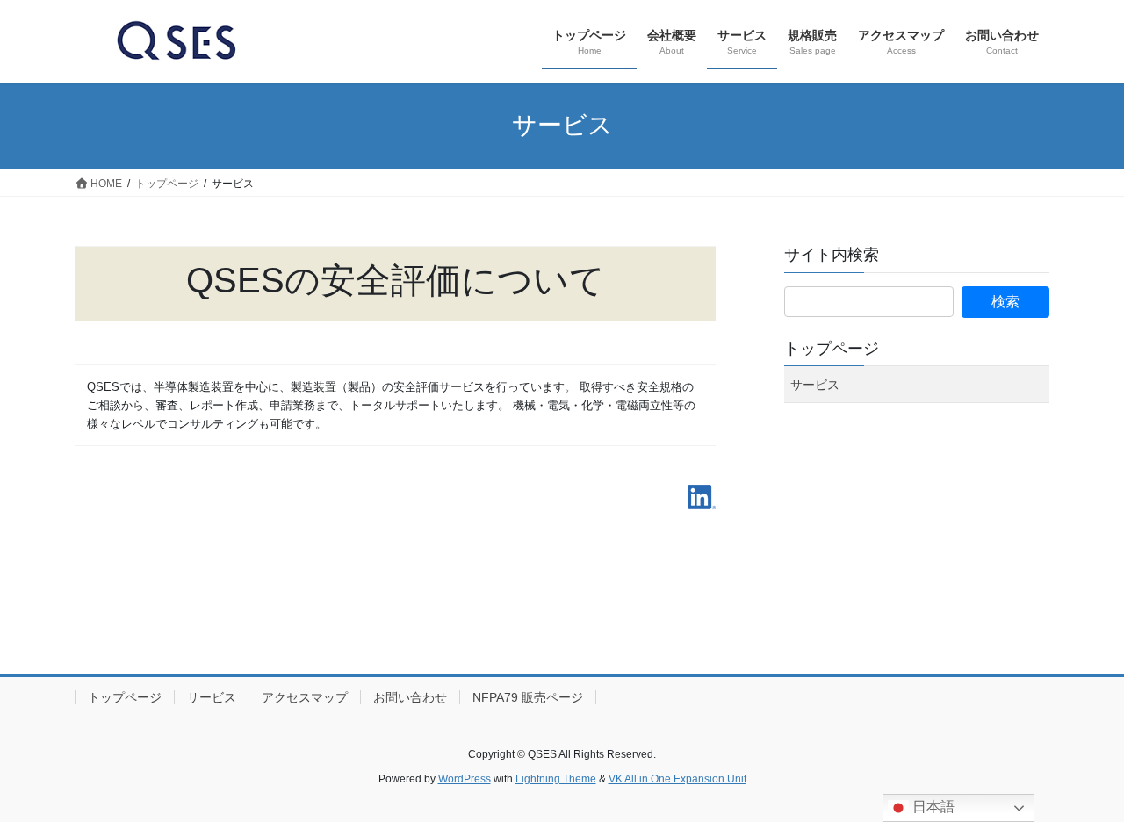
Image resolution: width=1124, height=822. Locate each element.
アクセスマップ (305, 697)
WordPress (464, 779)
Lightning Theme (555, 779)
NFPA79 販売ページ (527, 697)
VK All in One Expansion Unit (677, 779)
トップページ (831, 348)
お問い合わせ (410, 697)
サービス (814, 385)
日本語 (932, 806)
